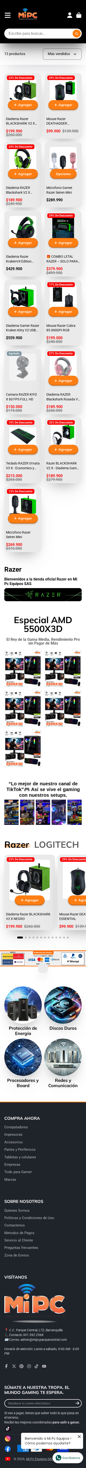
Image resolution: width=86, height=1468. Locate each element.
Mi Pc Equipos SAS (40, 1459)
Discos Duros (63, 1008)
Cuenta (70, 15)
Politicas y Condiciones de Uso (29, 1218)
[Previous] (11, 812)
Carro (79, 15)
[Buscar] (77, 34)
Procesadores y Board (23, 1063)
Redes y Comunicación (63, 1063)
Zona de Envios (16, 1255)
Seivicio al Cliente (18, 1240)
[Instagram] (29, 1366)
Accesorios (13, 1142)
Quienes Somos (17, 1210)
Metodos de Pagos (19, 1233)
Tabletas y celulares (20, 1157)
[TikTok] (36, 1366)
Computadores (16, 1127)
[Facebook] (6, 1366)
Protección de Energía (23, 1011)
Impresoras (13, 1134)
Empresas (12, 1164)
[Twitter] (14, 1366)
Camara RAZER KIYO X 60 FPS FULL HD (22, 381)
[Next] (74, 812)
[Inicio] (28, 15)
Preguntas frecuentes (21, 1248)
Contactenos (14, 1225)
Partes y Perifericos (20, 1149)
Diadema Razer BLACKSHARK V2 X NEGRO (29, 892)
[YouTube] (44, 1366)
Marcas (10, 1179)
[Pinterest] (21, 1366)
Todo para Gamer (18, 1172)
